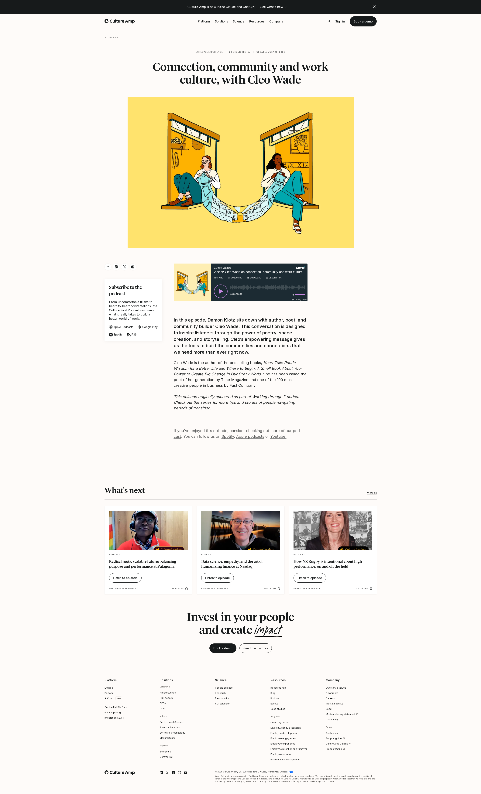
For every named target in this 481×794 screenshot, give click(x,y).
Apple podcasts (250, 436)
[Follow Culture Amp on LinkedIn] (161, 772)
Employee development (283, 733)
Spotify (118, 334)
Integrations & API (114, 717)
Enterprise (165, 751)
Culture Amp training (337, 743)
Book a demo (363, 21)
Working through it (269, 396)
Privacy (262, 772)
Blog (273, 693)
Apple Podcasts (123, 327)
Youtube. (278, 436)
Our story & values (336, 687)
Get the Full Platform (116, 707)
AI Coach (109, 698)
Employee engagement (283, 738)
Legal (329, 708)
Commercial (166, 756)
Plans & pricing (113, 712)
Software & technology (172, 732)
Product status (334, 749)
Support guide (334, 738)
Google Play (150, 327)
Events (274, 703)
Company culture (279, 722)
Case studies (277, 708)
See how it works (255, 648)
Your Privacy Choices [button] (277, 772)
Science (238, 21)
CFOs (163, 703)
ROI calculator (222, 703)
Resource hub (278, 687)
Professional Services (172, 722)
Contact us (332, 733)
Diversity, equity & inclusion (285, 727)
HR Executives (168, 692)
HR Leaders (166, 698)
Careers (330, 698)
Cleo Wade (227, 326)
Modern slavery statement (340, 714)
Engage (109, 687)
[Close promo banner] (374, 6)
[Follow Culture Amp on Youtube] (185, 772)
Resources (256, 21)
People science (224, 687)
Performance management (285, 759)
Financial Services (170, 727)
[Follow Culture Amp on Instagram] (179, 772)
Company (276, 21)
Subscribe (247, 772)
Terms (255, 772)
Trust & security (334, 703)
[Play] (221, 291)
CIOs (162, 708)
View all (372, 492)
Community (332, 719)
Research (220, 693)
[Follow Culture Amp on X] (167, 772)
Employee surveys (280, 754)
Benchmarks (222, 698)
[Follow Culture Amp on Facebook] (173, 772)
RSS (134, 334)
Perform (109, 693)
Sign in (340, 21)
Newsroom (332, 693)
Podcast (113, 37)
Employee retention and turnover (288, 749)
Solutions (221, 21)
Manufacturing (168, 738)
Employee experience (209, 52)
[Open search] (329, 21)
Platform (204, 21)
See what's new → (273, 7)
